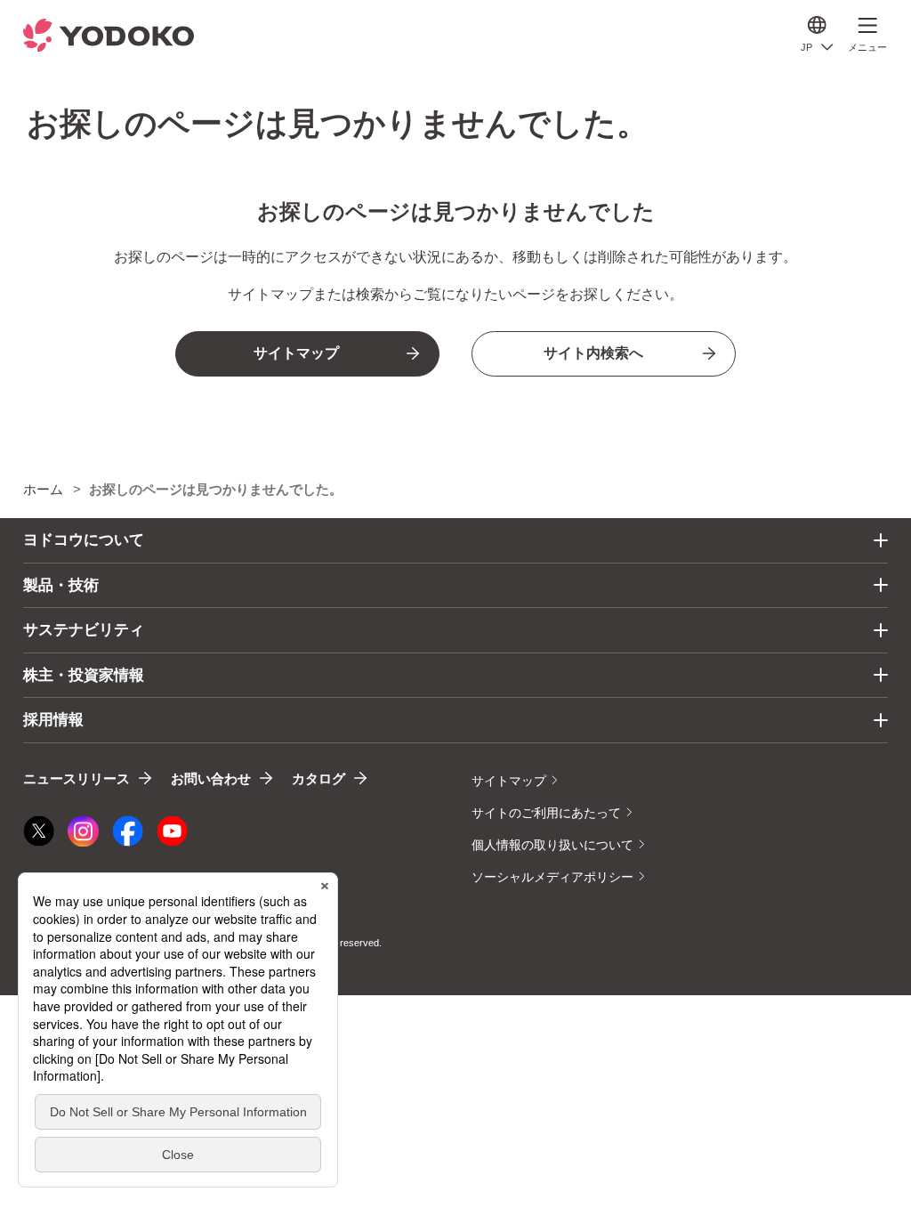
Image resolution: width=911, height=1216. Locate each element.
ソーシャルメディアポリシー (552, 877)
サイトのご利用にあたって (546, 813)
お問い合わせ (211, 778)
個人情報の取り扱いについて (552, 845)
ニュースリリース (76, 778)
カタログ (318, 778)
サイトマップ (509, 781)
